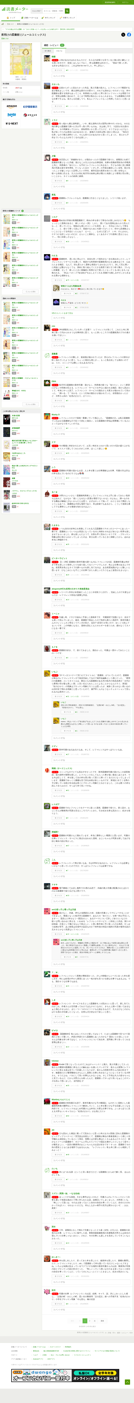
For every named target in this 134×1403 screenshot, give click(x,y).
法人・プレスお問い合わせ (60, 1355)
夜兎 (54, 195)
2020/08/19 (84, 633)
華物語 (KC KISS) (19, 391)
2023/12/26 (84, 400)
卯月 (54, 1290)
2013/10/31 (85, 1276)
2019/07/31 (85, 754)
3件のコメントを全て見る (62, 313)
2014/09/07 (85, 1212)
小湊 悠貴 (15, 445)
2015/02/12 (85, 1085)
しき (54, 1000)
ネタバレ (59, 51)
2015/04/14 (85, 1016)
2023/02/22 (85, 478)
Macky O (56, 414)
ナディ (55, 746)
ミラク (55, 120)
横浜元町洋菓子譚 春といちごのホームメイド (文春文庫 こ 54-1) (24, 442)
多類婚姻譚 (16, 428)
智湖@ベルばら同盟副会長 (71, 286)
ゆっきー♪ (56, 1257)
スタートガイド (55, 1347)
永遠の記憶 (16, 415)
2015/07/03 (85, 986)
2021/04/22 (85, 575)
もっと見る (31, 291)
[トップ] (2, 24)
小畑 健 (14, 493)
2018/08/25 (85, 845)
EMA (54, 381)
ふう (54, 467)
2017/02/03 (84, 870)
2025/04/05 (84, 203)
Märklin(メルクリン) (61, 1099)
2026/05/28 (84, 106)
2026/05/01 (84, 142)
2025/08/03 (84, 181)
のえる (55, 255)
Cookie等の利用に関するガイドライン (76, 1351)
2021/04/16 (85, 599)
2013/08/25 (84, 1304)
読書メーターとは (39, 1347)
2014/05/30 (85, 1243)
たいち (55, 1168)
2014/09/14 (84, 1179)
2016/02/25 (85, 934)
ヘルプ (35, 1355)
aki (53, 1130)
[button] (67, 11)
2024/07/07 (85, 280)
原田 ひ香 (15, 455)
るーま (55, 492)
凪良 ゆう (15, 430)
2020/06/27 (84, 658)
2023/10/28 (84, 428)
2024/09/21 (85, 241)
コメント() (73, 70)
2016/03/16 (85, 895)
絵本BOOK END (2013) (20, 503)
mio (53, 326)
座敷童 (55, 354)
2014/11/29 (85, 1116)
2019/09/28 (85, 696)
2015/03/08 (85, 1047)
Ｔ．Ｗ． (56, 972)
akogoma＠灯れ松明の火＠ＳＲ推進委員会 (71, 589)
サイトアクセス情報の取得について (107, 1351)
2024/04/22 (84, 367)
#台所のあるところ (18, 453)
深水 (54, 1227)
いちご (55, 672)
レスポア (56, 804)
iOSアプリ (51, 1359)
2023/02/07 (84, 511)
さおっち (56, 84)
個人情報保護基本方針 (51, 1351)
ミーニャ (56, 613)
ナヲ (54, 442)
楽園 (13, 478)
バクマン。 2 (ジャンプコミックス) (24, 491)
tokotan (55, 1061)
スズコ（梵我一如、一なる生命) (66, 1193)
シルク (55, 217)
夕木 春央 (15, 481)
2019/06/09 (85, 790)
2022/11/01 (85, 544)
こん (54, 860)
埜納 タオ (10, 24)
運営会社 (36, 1351)
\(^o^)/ (55, 1030)
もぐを (55, 647)
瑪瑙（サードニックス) (62, 768)
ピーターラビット (59, 558)
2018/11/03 (84, 818)
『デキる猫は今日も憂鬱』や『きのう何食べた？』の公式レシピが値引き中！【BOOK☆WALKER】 (39, 29)
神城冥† (55, 832)
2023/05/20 (85, 453)
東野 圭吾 (15, 418)
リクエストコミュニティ (82, 1355)
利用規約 (68, 1347)
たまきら (56, 525)
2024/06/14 (84, 340)
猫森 (54, 56)
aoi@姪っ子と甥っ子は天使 (64, 909)
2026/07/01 (84, 70)
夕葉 (54, 156)
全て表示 (48, 51)
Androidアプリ (38, 1359)
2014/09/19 (85, 1154)
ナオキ (55, 884)
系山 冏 (14, 470)
